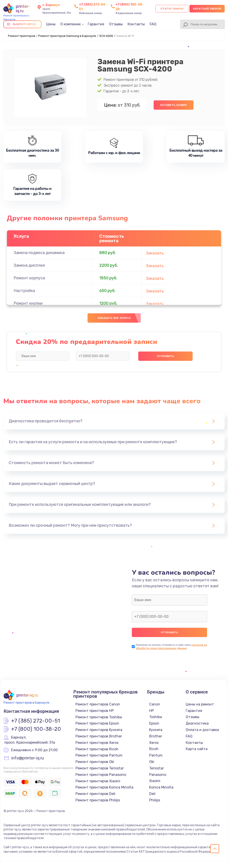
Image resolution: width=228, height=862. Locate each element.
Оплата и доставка (202, 730)
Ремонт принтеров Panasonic (100, 775)
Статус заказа (172, 8)
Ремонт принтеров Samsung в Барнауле (67, 36)
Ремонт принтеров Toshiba (98, 717)
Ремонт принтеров (21, 36)
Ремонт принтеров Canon (97, 704)
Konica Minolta (161, 787)
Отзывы (116, 24)
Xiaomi (154, 781)
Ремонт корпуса (29, 278)
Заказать (155, 253)
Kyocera (155, 730)
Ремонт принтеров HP (94, 711)
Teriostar (156, 768)
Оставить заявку (173, 105)
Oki (151, 762)
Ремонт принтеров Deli (95, 794)
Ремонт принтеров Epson (97, 723)
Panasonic (158, 775)
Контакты (136, 24)
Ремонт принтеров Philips (97, 800)
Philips (154, 800)
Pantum (156, 755)
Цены (50, 24)
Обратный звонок (207, 8)
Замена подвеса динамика (39, 252)
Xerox (154, 743)
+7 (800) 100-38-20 (36, 729)
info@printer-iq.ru (27, 758)
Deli (152, 794)
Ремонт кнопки (28, 303)
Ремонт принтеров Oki (94, 762)
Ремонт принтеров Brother (98, 736)
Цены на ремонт (200, 704)
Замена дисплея (29, 265)
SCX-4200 (106, 36)
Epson (154, 723)
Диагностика (197, 723)
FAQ (153, 24)
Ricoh (154, 749)
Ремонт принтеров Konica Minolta (104, 787)
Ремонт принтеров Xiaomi (97, 781)
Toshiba (155, 717)
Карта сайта (197, 749)
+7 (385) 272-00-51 (35, 721)
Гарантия (96, 24)
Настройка (24, 290)
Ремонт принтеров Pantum (98, 755)
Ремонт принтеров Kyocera (98, 730)
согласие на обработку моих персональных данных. (171, 646)
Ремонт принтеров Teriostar (99, 768)
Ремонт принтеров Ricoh (96, 749)
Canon (154, 704)
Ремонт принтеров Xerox (97, 743)
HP (151, 711)
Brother (155, 736)
